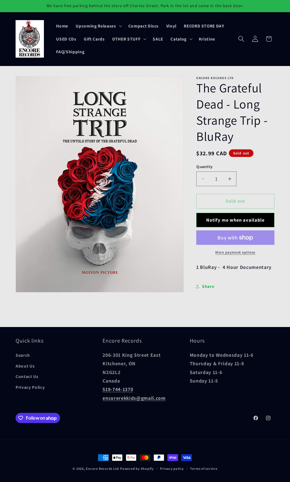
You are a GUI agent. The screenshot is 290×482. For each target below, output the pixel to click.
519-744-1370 (118, 389)
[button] (98, 25)
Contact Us (27, 376)
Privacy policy (172, 468)
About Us (25, 366)
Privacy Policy (30, 387)
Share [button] (208, 286)
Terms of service (203, 468)
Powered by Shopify (137, 468)
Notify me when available (235, 220)
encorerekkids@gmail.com (134, 398)
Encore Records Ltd (102, 468)
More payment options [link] (235, 252)
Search (23, 355)
